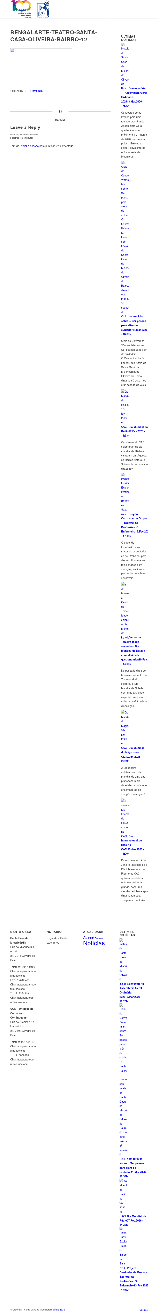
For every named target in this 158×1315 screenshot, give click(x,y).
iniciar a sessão (29, 146)
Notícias (94, 942)
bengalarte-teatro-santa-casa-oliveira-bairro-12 (53, 35)
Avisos (88, 937)
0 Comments (35, 90)
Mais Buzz (59, 1309)
